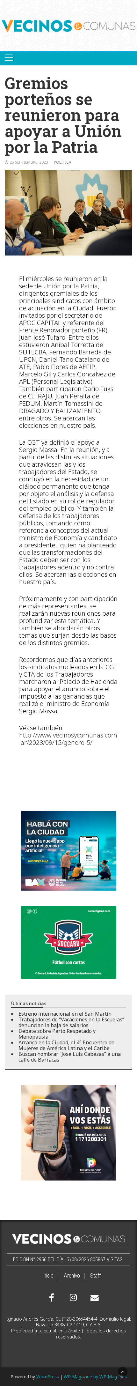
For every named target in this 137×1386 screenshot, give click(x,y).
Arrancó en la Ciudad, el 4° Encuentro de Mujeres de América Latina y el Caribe (66, 1045)
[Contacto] (93, 1298)
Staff (95, 1275)
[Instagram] (72, 1297)
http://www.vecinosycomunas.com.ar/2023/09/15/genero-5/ (68, 739)
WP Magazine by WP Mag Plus (95, 1377)
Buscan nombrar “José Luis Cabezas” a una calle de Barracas (69, 1056)
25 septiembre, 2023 (29, 162)
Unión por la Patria (70, 286)
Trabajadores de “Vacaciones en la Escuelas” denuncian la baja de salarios (71, 1022)
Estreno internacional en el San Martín (65, 1013)
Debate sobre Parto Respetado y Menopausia (57, 1033)
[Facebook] (51, 1297)
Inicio (48, 1275)
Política (62, 162)
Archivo (72, 1275)
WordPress (47, 1377)
